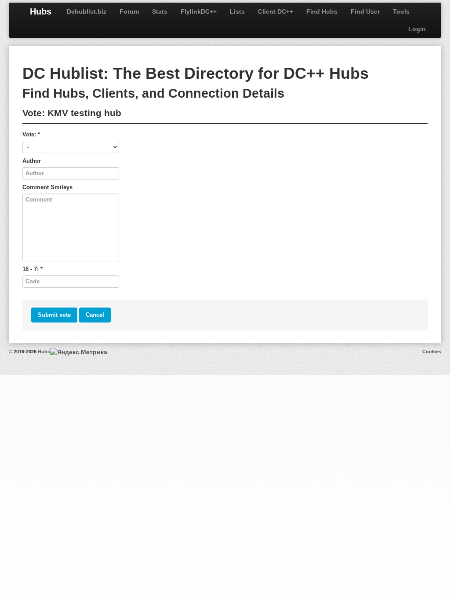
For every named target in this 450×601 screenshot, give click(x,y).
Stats (159, 11)
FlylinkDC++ (199, 11)
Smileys (62, 187)
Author (31, 161)
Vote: (31, 134)
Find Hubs (322, 11)
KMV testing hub (84, 113)
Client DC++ (275, 11)
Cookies (431, 351)
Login (417, 29)
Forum (129, 11)
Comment (47, 187)
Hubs (40, 11)
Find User (365, 11)
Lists (237, 11)
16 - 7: (32, 269)
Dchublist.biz (86, 11)
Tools (401, 11)
